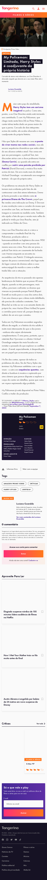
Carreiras (5, 861)
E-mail (6, 798)
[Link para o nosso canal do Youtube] (16, 840)
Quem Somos (7, 847)
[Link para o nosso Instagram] (7, 840)
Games (26, 852)
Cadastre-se (33, 560)
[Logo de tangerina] (10, 9)
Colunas (27, 861)
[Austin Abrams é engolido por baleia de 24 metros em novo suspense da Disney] (23, 682)
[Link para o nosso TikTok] (20, 840)
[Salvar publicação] (42, 611)
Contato (5, 856)
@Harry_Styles (28, 400)
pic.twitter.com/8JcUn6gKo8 (22, 404)
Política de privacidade (11, 870)
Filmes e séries (29, 847)
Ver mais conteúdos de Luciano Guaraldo (28, 518)
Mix (25, 865)
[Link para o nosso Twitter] (11, 840)
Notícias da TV (7, 852)
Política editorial (8, 865)
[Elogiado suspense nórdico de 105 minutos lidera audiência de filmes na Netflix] (23, 595)
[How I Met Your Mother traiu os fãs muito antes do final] (23, 639)
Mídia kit (27, 870)
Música (26, 856)
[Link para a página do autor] (5, 90)
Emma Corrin (9, 161)
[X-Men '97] (35, 745)
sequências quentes (29, 369)
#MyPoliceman (18, 402)
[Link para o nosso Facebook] (3, 840)
